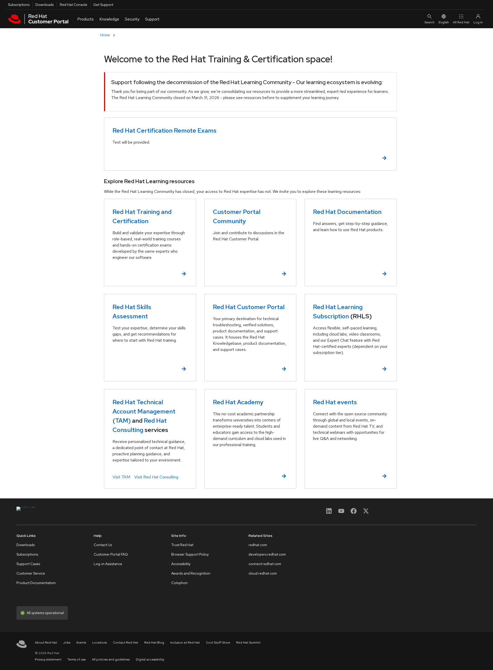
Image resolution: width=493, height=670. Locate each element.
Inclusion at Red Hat (185, 643)
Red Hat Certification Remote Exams (164, 130)
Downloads (44, 4)
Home (105, 35)
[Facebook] (353, 512)
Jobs (66, 643)
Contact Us (103, 545)
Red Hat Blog (154, 643)
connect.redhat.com (265, 563)
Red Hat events (335, 402)
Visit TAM (121, 477)
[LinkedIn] (329, 512)
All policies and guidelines (111, 659)
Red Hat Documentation (347, 212)
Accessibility (181, 563)
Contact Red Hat (125, 643)
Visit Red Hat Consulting (156, 477)
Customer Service (30, 573)
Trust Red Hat (182, 545)
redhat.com (258, 545)
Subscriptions (19, 4)
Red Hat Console (73, 4)
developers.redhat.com (267, 554)
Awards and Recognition (190, 573)
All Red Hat (461, 22)
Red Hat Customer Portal (249, 307)
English (444, 22)
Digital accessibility (150, 659)
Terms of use (77, 659)
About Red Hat (46, 643)
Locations (99, 643)
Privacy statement (48, 659)
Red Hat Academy (238, 402)
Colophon (179, 582)
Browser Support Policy (190, 554)
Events (81, 643)
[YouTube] (341, 512)
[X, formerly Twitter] (366, 511)
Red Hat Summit (248, 643)
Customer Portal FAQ (111, 554)
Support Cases (28, 563)
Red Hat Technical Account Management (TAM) (143, 411)
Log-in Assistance (108, 563)
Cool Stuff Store (218, 643)
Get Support (103, 4)
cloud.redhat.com (263, 573)
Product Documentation (36, 582)
